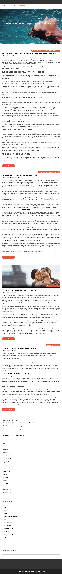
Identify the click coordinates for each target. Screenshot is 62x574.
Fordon (6, 513)
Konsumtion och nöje (9, 528)
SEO (58, 50)
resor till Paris (42, 309)
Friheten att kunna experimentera (20, 175)
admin (8, 55)
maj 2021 (5, 474)
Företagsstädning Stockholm (17, 373)
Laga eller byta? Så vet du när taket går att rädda (14, 429)
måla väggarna (26, 209)
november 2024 (7, 458)
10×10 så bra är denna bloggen (13, 6)
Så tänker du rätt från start (9, 432)
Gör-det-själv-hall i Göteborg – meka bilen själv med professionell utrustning (21, 422)
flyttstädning (15, 404)
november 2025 (7, 455)
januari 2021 (6, 486)
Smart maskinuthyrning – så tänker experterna (14, 435)
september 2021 (7, 471)
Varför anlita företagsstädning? (19, 348)
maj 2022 (5, 465)
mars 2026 (5, 449)
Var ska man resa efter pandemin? (20, 290)
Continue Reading (9, 166)
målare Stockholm (36, 187)
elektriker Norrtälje (9, 240)
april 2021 (5, 477)
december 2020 (7, 489)
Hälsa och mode (8, 522)
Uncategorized (55, 172)
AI (32, 50)
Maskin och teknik (8, 534)
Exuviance (25, 333)
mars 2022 (5, 468)
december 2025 (7, 452)
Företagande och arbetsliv (40, 50)
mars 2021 (5, 480)
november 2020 (7, 492)
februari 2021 (6, 483)
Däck (5, 510)
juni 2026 (5, 446)
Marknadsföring (52, 50)
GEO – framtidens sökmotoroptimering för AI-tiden (29, 53)
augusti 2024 (6, 462)
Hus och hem (7, 525)
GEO (47, 50)
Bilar (5, 507)
